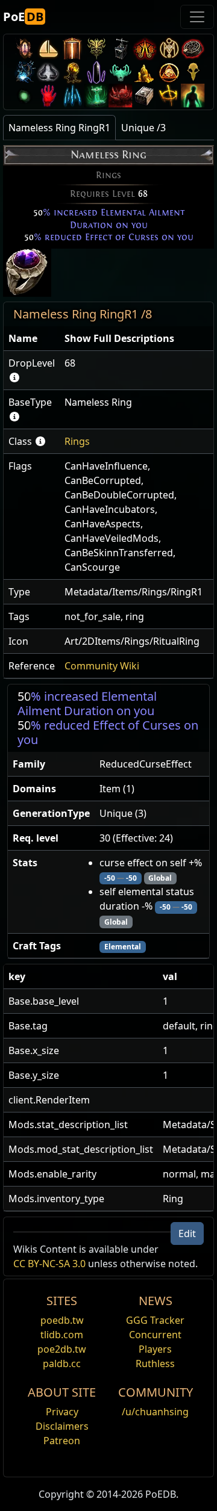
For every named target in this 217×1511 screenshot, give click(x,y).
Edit (187, 1233)
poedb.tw (62, 1320)
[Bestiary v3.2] (193, 72)
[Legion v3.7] (96, 72)
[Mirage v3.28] (24, 48)
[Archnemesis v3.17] (96, 48)
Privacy (62, 1411)
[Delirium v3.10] (48, 72)
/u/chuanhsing (155, 1411)
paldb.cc (62, 1363)
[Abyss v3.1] (24, 95)
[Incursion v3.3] (169, 72)
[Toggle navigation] (197, 17)
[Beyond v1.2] (120, 95)
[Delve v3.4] (145, 72)
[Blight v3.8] (72, 72)
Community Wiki (101, 665)
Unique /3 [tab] (143, 127)
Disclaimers (62, 1426)
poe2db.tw (61, 1349)
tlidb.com (61, 1334)
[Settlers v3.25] (48, 48)
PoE (23, 16)
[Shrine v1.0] (169, 95)
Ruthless (155, 1363)
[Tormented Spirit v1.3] (96, 95)
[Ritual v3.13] (169, 48)
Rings (77, 441)
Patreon (61, 1440)
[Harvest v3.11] (24, 72)
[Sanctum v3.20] (72, 48)
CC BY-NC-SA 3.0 (49, 1263)
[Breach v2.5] (48, 95)
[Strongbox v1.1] (145, 95)
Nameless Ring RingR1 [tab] (59, 127)
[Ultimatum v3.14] (145, 48)
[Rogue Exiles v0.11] (193, 95)
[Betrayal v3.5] (120, 72)
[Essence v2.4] (72, 95)
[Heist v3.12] (193, 48)
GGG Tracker (155, 1320)
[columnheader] (32, 338)
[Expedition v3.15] (120, 48)
